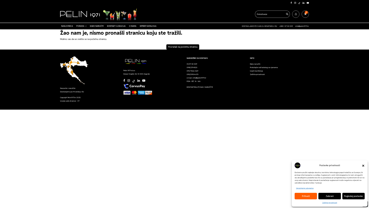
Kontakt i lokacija (116, 26)
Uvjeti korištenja (256, 71)
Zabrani (330, 196)
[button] (363, 165)
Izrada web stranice (68, 101)
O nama (132, 26)
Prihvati (306, 196)
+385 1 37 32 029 (286, 26)
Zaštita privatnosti (329, 202)
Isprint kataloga (148, 26)
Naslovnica (67, 26)
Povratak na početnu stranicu (182, 46)
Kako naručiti (97, 26)
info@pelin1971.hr (302, 26)
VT (78, 101)
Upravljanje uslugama (305, 188)
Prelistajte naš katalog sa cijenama (264, 67)
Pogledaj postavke (353, 196)
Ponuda (80, 26)
